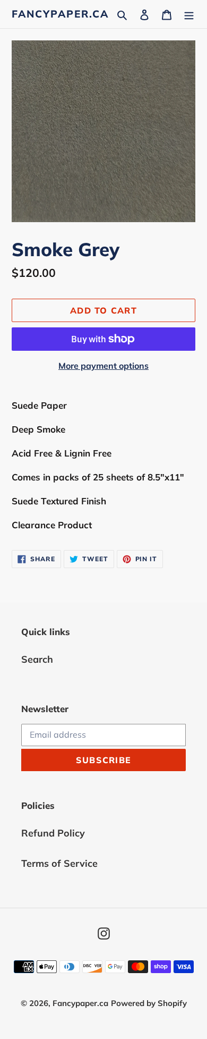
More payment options (103, 365)
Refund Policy (53, 833)
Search (37, 659)
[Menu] (189, 14)
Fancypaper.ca (60, 14)
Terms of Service (59, 863)
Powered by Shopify (149, 1003)
